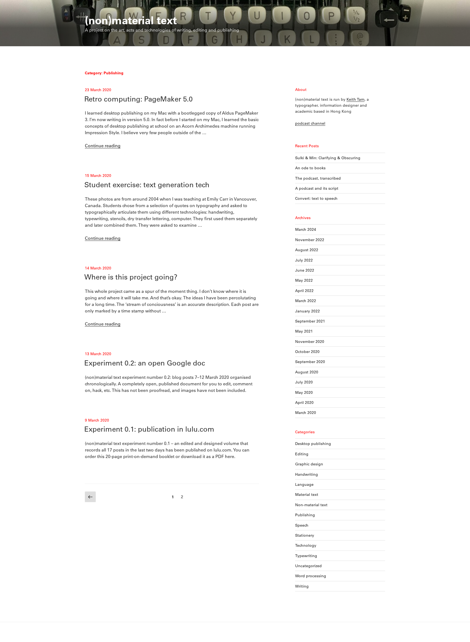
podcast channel (310, 123)
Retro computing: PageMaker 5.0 (138, 98)
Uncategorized (308, 565)
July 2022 (304, 260)
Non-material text (311, 504)
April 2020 (304, 402)
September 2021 (310, 321)
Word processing (310, 575)
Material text (306, 494)
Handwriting (306, 474)
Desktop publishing (313, 443)
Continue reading (102, 145)
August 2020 (306, 372)
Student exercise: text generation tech (146, 184)
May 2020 (304, 392)
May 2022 (304, 280)
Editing (301, 453)
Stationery (304, 535)
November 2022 (309, 239)
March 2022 (305, 300)
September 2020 (310, 361)
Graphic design (309, 464)
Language (304, 484)
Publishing (305, 514)
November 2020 (309, 341)
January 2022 (307, 311)
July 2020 (304, 382)
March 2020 (305, 412)
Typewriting (306, 555)
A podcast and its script (316, 188)
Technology (305, 545)
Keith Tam (355, 99)
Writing (302, 586)
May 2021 (304, 331)
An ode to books (310, 167)
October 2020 (307, 351)
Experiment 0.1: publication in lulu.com (149, 429)
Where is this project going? (130, 276)
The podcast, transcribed (318, 178)
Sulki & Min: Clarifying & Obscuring (327, 157)
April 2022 (304, 290)
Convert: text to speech (316, 198)
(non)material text (131, 20)
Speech (301, 525)
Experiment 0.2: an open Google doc (144, 362)
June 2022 (304, 270)
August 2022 (306, 249)
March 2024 (305, 229)
